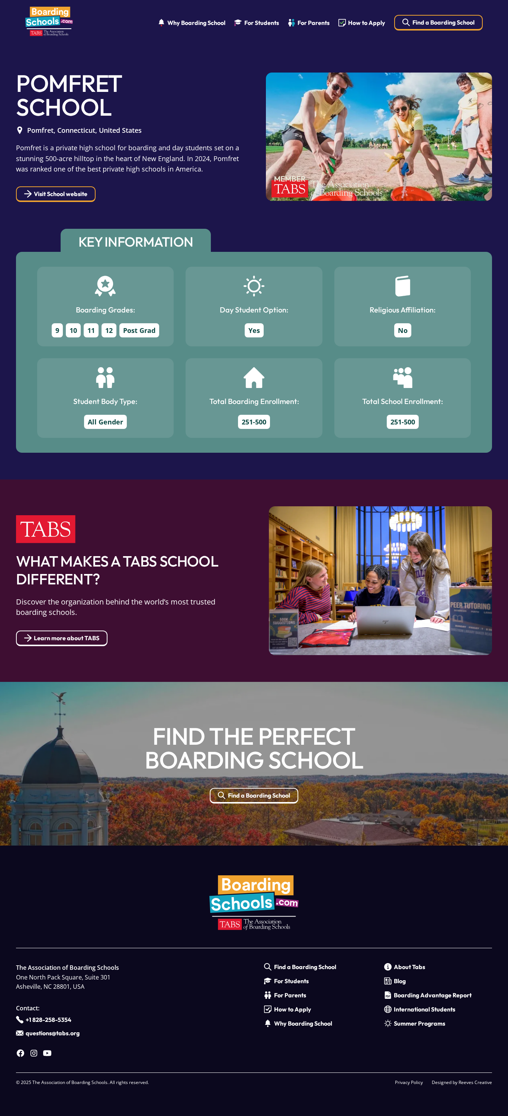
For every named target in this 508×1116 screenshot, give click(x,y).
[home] (49, 23)
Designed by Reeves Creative (462, 1082)
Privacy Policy (409, 1082)
